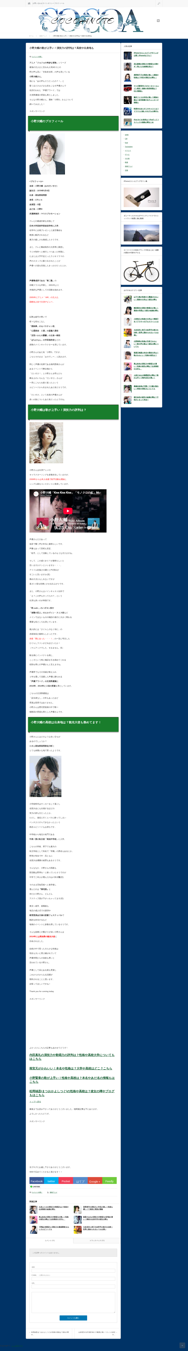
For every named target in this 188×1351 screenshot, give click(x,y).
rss (158, 20)
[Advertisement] (52, 1023)
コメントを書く (37, 56)
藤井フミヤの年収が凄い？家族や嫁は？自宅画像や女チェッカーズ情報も (146, 99)
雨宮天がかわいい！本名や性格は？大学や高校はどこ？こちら (70, 1068)
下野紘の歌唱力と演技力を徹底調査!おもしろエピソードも (54, 1228)
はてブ (80, 1181)
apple (127, 134)
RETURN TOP (182, 1345)
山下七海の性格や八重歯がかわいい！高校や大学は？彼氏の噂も (146, 298)
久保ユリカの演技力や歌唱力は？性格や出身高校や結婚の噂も (54, 1208)
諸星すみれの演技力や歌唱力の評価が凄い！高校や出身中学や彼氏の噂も (98, 1218)
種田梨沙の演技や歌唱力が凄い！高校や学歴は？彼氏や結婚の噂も (146, 309)
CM (126, 138)
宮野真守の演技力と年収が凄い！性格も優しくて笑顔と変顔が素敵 (98, 1208)
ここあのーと (17, 1346)
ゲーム (127, 154)
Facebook (37, 1181)
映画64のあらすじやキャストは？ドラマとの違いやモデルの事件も (146, 110)
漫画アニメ (53, 1192)
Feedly (109, 1181)
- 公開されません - (41, 1275)
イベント (128, 150)
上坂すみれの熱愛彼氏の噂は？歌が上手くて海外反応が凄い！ (146, 376)
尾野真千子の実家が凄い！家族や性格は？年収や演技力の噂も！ (146, 76)
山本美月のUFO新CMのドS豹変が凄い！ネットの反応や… (96, 1333)
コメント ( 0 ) (50, 1240)
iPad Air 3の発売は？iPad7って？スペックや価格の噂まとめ (146, 121)
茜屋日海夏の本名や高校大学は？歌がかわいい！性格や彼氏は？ (146, 354)
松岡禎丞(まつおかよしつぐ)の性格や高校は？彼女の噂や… (50, 1333)
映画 (126, 162)
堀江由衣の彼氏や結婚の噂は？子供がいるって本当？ (146, 398)
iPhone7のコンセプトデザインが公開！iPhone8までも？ (146, 54)
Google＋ (95, 1181)
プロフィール (59, 3)
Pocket (66, 1181)
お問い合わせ (38, 3)
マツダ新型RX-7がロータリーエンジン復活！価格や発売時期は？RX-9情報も (146, 88)
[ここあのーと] (91, 20)
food (126, 142)
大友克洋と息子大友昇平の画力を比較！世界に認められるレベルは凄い (98, 1228)
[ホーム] (29, 3)
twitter (51, 1181)
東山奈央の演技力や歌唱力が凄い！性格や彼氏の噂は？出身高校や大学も (54, 1218)
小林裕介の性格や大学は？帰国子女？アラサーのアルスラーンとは (146, 320)
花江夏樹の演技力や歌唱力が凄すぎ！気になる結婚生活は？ (146, 65)
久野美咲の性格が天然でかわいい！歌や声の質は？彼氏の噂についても (146, 343)
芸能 (126, 170)
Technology (129, 146)
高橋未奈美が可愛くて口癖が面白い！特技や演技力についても (146, 387)
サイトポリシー (48, 3)
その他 (127, 158)
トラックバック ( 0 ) (97, 1240)
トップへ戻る (35, 1102)
